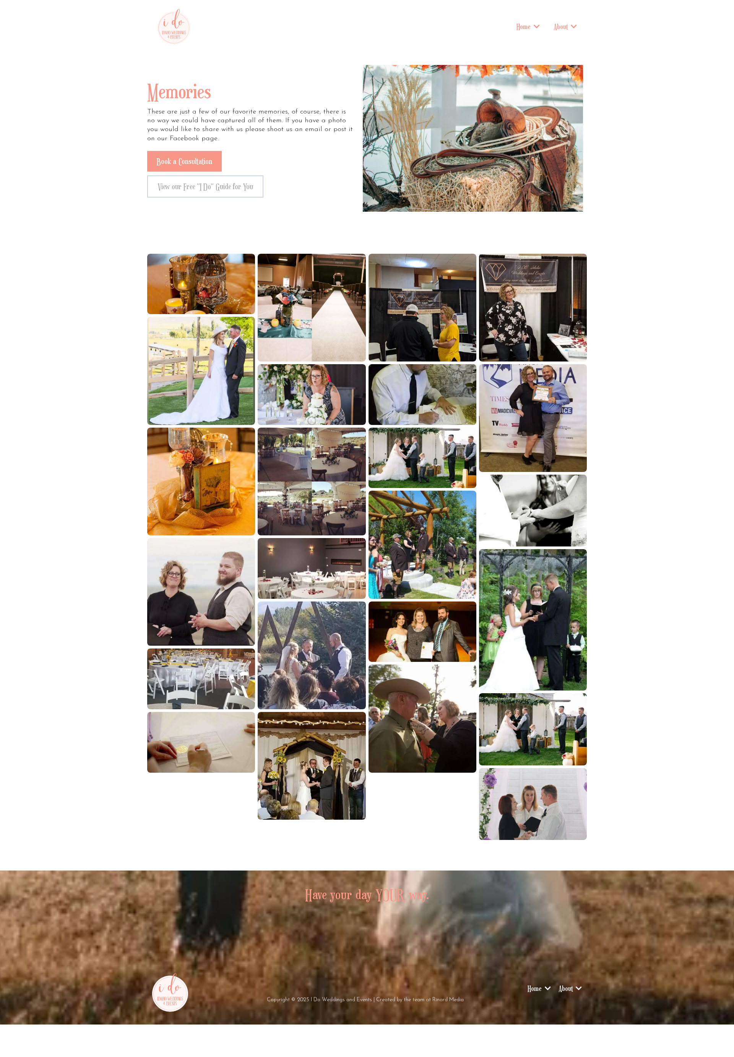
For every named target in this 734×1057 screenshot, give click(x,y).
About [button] (561, 27)
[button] (536, 27)
